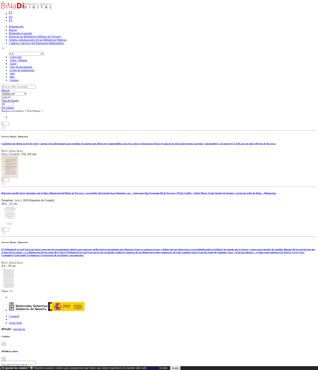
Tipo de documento (21, 66)
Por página (7, 107)
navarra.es (19, 329)
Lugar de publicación (22, 70)
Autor (13, 63)
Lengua (14, 80)
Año (12, 73)
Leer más (153, 367)
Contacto (14, 316)
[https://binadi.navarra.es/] (26, 7)
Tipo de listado (10, 100)
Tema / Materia (18, 60)
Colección (16, 57)
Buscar (5, 90)
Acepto (163, 367)
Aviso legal (15, 322)
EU (11, 17)
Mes (12, 76)
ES (10, 20)
